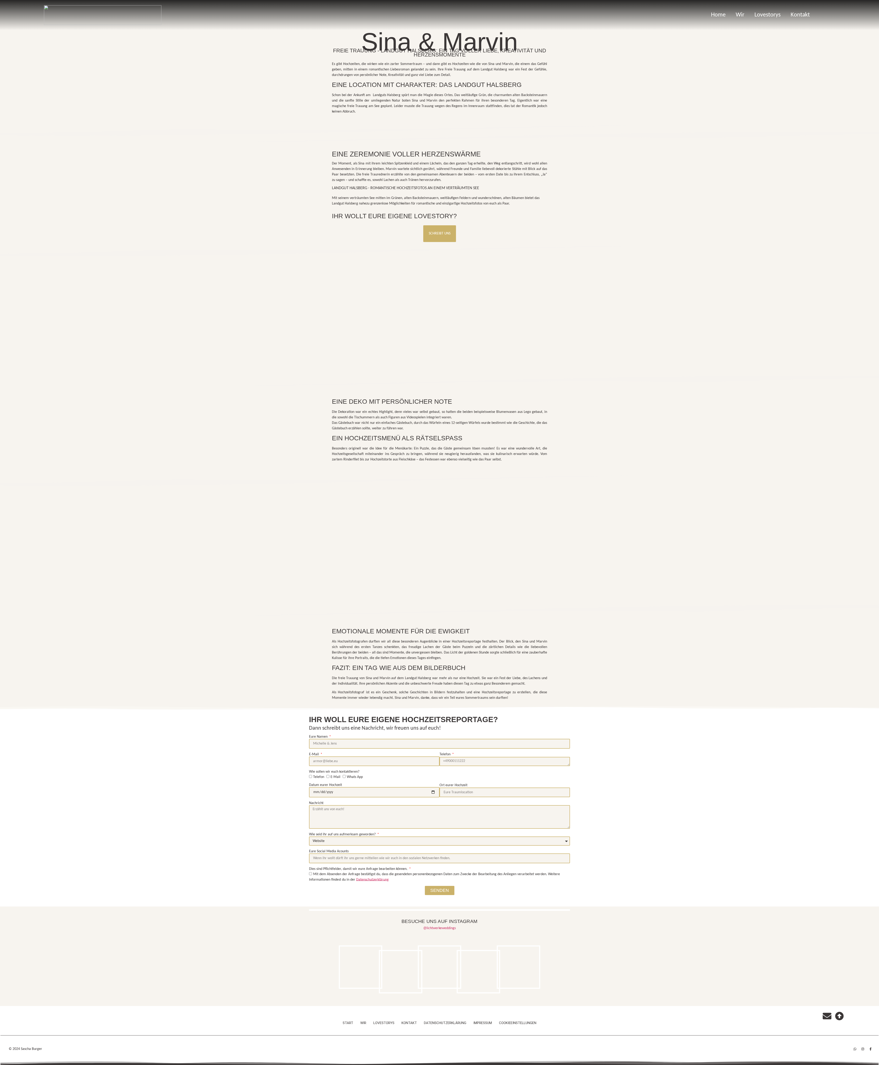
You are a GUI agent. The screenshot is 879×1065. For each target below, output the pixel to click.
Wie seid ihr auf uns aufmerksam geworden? (343, 834)
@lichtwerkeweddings (439, 928)
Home (718, 15)
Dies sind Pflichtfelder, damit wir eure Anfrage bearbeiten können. (358, 869)
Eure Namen (318, 737)
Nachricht (316, 803)
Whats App (355, 777)
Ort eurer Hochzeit (453, 785)
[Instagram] (862, 1049)
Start (348, 1023)
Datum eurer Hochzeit (325, 785)
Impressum (482, 1023)
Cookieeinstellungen (517, 1023)
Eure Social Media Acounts (329, 851)
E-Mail (314, 754)
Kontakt (800, 15)
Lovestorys (767, 15)
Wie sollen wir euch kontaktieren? (334, 772)
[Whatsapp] (855, 1049)
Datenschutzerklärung (445, 1023)
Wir (740, 15)
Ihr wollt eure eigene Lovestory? (394, 216)
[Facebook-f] (870, 1049)
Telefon (445, 754)
